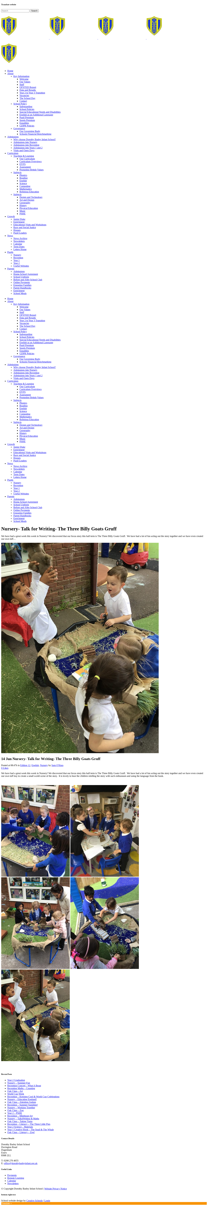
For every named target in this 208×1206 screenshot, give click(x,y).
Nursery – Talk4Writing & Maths (23, 1118)
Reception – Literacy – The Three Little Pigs (28, 1124)
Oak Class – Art (15, 1091)
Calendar (11, 1180)
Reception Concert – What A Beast (24, 1085)
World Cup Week (15, 1094)
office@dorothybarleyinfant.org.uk (20, 1163)
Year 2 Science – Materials (20, 1127)
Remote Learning (15, 1178)
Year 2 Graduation (16, 1080)
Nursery (44, 765)
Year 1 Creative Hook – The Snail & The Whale (30, 1129)
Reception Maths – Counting (21, 1088)
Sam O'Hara (57, 765)
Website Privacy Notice (55, 1188)
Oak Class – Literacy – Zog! (21, 1132)
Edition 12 (25, 765)
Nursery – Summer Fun (18, 1083)
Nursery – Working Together (21, 1107)
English (35, 765)
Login (47, 1200)
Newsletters (13, 1183)
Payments (12, 1175)
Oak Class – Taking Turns (19, 1121)
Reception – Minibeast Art (20, 1116)
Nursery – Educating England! (22, 1099)
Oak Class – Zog (15, 1110)
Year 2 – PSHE (14, 1113)
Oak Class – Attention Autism (21, 1102)
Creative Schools (34, 1200)
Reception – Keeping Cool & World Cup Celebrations (33, 1096)
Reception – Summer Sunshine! (22, 1105)
